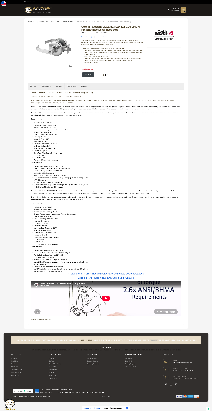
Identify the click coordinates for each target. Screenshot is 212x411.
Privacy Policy (53, 375)
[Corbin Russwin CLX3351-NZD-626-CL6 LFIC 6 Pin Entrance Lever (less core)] (53, 26)
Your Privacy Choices (113, 408)
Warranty (51, 372)
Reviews (84, 86)
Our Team (52, 361)
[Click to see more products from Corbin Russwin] (164, 35)
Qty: (104, 75)
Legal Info (106, 396)
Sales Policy (52, 367)
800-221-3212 (177, 370)
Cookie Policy (53, 378)
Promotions (14, 367)
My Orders (14, 358)
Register (154, 340)
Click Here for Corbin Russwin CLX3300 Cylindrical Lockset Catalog (106, 273)
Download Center (130, 367)
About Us (51, 358)
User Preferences (16, 372)
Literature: (59, 86)
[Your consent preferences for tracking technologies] (208, 409)
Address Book (15, 375)
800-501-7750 (189, 370)
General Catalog (92, 358)
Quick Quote (128, 361)
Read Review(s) (87, 37)
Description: (33, 86)
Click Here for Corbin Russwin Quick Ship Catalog (106, 277)
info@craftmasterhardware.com (182, 363)
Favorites (13, 364)
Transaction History (16, 369)
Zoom (71, 66)
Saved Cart (14, 361)
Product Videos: (71, 86)
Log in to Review (102, 37)
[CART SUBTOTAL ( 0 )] (183, 9)
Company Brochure (93, 364)
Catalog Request (130, 364)
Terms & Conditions (55, 364)
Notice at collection (92, 408)
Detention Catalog (92, 361)
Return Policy (53, 369)
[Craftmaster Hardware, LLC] (38, 10)
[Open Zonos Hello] (3, 3)
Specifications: (46, 86)
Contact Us (128, 358)
